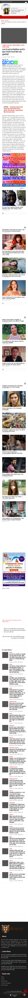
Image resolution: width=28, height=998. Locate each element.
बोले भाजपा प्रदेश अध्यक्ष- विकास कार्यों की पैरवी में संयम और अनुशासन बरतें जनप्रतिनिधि (13, 637)
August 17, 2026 (13, 812)
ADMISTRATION (12, 701)
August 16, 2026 (13, 846)
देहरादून (7, 47)
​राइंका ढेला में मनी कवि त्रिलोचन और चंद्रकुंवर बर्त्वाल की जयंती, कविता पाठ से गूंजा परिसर (17, 751)
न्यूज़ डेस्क (12, 57)
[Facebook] (4, 62)
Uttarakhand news (17, 620)
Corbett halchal (8, 620)
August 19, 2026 (13, 764)
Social (22, 45)
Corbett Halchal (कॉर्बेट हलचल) (16, 991)
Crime (10, 872)
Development (16, 45)
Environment (4, 981)
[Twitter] (8, 62)
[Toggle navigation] (3, 17)
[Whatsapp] (16, 62)
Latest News (7, 650)
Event (10, 652)
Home (2, 977)
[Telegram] (12, 62)
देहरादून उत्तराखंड (5, 621)
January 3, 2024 (6, 57)
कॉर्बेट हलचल (20, 662)
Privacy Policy (4, 985)
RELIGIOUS (11, 725)
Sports (11, 756)
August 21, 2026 (13, 699)
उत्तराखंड (4, 47)
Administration (13, 767)
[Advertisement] (14, 538)
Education (12, 747)
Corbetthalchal (7, 45)
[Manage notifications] (24, 995)
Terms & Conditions (6, 983)
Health (11, 737)
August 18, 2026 (13, 788)
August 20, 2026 (13, 735)
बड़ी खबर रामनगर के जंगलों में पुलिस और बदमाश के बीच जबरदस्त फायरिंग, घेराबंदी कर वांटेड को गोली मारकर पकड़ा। (17, 877)
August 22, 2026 (13, 662)
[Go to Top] (25, 991)
